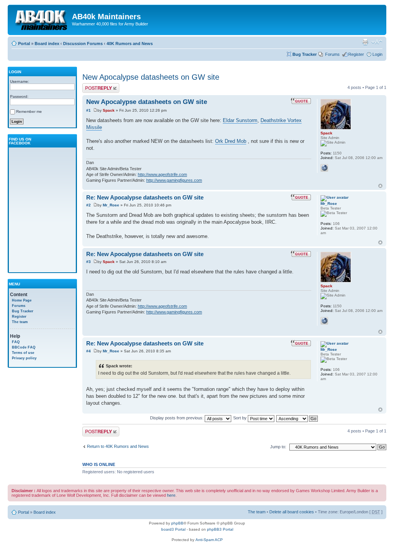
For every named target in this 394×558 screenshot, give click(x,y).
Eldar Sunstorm (240, 120)
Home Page (22, 300)
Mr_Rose (111, 205)
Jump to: (278, 446)
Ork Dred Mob (230, 141)
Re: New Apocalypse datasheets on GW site (145, 197)
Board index (47, 43)
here (171, 495)
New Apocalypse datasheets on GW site (150, 77)
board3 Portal (173, 529)
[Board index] (41, 19)
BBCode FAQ (23, 347)
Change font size (376, 42)
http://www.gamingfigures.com (174, 180)
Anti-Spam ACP (209, 540)
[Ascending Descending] (297, 418)
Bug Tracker (304, 54)
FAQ (16, 342)
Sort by (240, 418)
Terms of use (23, 353)
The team (20, 322)
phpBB (177, 523)
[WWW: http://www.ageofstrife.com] (324, 168)
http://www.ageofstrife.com (162, 174)
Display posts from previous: (177, 418)
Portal (24, 43)
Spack (109, 110)
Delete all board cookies (291, 511)
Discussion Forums (83, 43)
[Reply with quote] (300, 101)
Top (380, 186)
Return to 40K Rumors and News (118, 446)
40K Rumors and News (130, 43)
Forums (332, 54)
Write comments (97, 85)
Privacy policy (24, 358)
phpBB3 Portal (220, 529)
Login (377, 54)
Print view (365, 42)
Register (356, 54)
